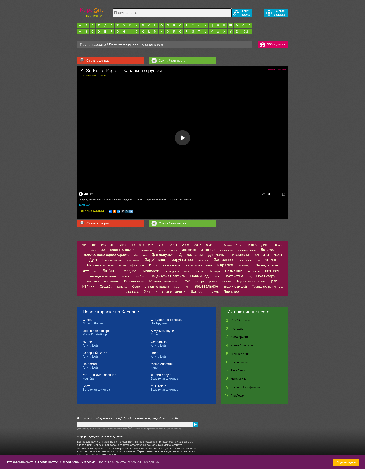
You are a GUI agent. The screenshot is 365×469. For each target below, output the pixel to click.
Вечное (279, 245)
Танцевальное (205, 286)
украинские (132, 291)
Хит (88, 204)
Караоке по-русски (123, 44)
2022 (162, 244)
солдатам (122, 286)
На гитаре (214, 271)
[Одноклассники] (114, 211)
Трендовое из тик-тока (267, 286)
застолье (203, 260)
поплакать (111, 281)
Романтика (227, 282)
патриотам (234, 276)
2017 (132, 245)
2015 (112, 245)
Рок (186, 281)
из (259, 260)
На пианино (233, 271)
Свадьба (106, 286)
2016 (123, 244)
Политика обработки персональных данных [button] (128, 462)
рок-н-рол (200, 281)
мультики (199, 271)
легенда (244, 265)
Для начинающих (240, 255)
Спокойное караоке (157, 286)
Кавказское (171, 265)
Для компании (191, 255)
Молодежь (152, 271)
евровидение (133, 260)
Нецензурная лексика (167, 276)
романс (213, 281)
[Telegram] (131, 211)
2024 (173, 244)
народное (254, 271)
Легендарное (267, 265)
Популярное (134, 281)
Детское (267, 250)
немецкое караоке (103, 276)
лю (95, 271)
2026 (197, 245)
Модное (130, 271)
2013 (103, 245)
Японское (231, 291)
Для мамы (216, 255)
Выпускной (146, 249)
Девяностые (226, 250)
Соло (136, 286)
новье (217, 276)
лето (86, 271)
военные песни (122, 250)
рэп (274, 281)
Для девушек (162, 255)
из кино (270, 260)
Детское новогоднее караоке (106, 255)
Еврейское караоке (112, 260)
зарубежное (182, 260)
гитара (161, 250)
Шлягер (214, 291)
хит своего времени (170, 291)
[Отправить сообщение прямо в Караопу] (195, 424)
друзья (278, 255)
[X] (123, 211)
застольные (246, 260)
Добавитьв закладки (280, 13)
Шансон (198, 291)
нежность (273, 271)
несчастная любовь (133, 276)
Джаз (136, 255)
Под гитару (265, 276)
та (187, 287)
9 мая (210, 244)
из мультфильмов (131, 265)
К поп (153, 265)
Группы (173, 250)
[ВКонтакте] (110, 211)
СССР (177, 286)
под (249, 276)
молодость (172, 271)
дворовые (208, 249)
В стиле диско (259, 245)
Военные (97, 250)
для (145, 255)
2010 (84, 245)
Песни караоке (93, 44)
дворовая (189, 250)
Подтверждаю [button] (346, 462)
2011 (94, 244)
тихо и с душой (235, 286)
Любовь (109, 270)
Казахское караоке (199, 265)
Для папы (262, 255)
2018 (141, 245)
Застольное (224, 260)
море (186, 271)
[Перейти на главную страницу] (92, 12)
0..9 (246, 31)
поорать (93, 281)
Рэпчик (88, 286)
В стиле (239, 245)
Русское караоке (251, 281)
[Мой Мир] (118, 211)
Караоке (225, 265)
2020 (151, 244)
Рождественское (163, 281)
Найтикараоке (245, 13)
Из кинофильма (100, 265)
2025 (185, 245)
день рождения (247, 250)
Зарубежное (155, 260)
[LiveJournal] (127, 211)
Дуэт (93, 260)
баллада (228, 245)
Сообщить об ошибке (276, 70)
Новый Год (199, 276)
